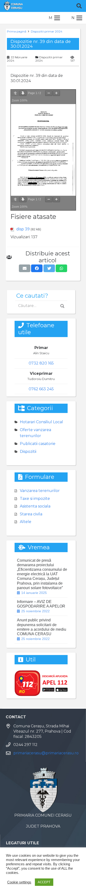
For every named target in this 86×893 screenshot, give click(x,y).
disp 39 (23, 229)
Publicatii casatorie (37, 443)
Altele (25, 521)
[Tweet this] (49, 268)
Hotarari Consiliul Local (41, 422)
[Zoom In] (56, 93)
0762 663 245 (41, 389)
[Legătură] (13, 6)
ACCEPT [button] (44, 882)
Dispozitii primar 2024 (46, 31)
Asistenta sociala (35, 506)
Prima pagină (16, 31)
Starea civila (31, 514)
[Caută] (79, 6)
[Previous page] (15, 93)
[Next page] (23, 93)
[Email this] (24, 268)
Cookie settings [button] (19, 882)
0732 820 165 (41, 363)
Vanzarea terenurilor (40, 490)
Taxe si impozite (35, 498)
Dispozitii (28, 451)
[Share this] (37, 268)
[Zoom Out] (48, 93)
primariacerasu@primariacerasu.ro (46, 753)
